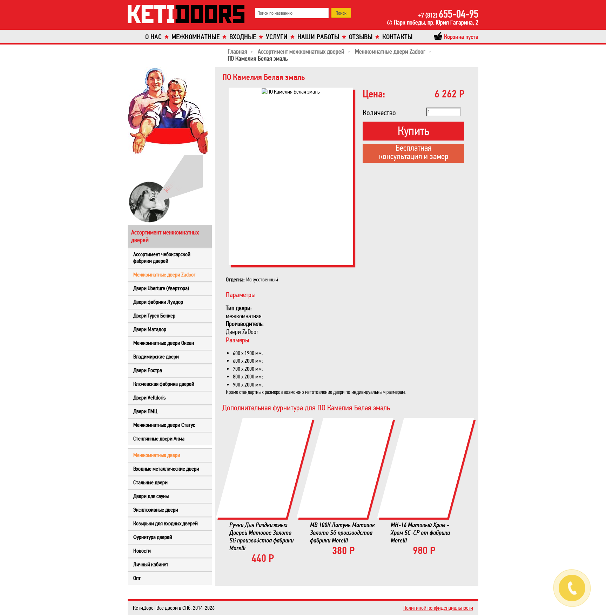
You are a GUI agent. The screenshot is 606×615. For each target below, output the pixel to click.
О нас (153, 37)
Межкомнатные (195, 37)
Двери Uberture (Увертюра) (161, 288)
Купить (413, 130)
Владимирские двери (156, 356)
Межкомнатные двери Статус (164, 425)
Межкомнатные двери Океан (163, 343)
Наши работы (318, 37)
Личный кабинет (150, 564)
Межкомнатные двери (156, 455)
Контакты (397, 37)
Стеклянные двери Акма (158, 438)
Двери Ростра (147, 370)
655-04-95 (448, 14)
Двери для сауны (151, 496)
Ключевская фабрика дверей (163, 384)
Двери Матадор (149, 329)
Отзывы (360, 37)
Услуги (277, 37)
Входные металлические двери (166, 468)
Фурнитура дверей (152, 537)
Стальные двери (150, 482)
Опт (137, 578)
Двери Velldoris (149, 397)
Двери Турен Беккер (154, 315)
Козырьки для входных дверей (165, 523)
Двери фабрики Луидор (158, 302)
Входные (242, 37)
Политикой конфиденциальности (438, 607)
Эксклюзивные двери (155, 509)
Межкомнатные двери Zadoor (164, 274)
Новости (142, 550)
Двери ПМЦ (145, 411)
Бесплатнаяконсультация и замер (413, 153)
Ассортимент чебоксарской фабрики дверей (161, 257)
